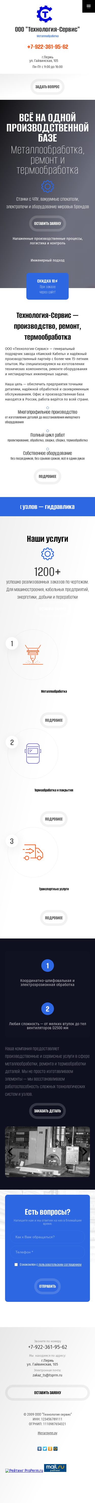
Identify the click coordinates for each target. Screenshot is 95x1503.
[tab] (44, 1173)
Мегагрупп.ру (47, 1433)
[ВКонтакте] (39, 1447)
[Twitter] (45, 1447)
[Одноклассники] (50, 1447)
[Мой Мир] (55, 1447)
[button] (47, 87)
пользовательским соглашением (60, 1264)
